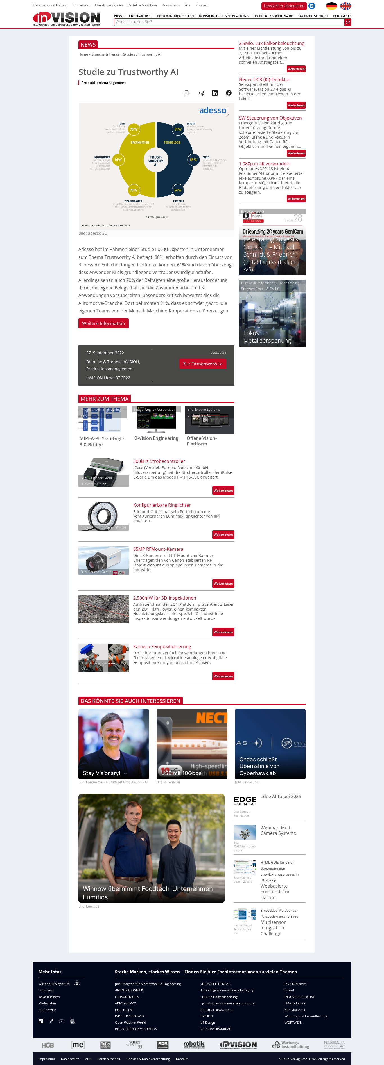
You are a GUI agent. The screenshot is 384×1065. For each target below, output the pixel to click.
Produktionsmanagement (103, 82)
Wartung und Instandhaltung (306, 1016)
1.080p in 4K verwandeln (264, 163)
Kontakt (182, 1059)
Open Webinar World (130, 1022)
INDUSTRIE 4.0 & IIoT (300, 997)
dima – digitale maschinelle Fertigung (227, 990)
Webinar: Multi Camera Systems (278, 830)
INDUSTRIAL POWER (129, 1016)
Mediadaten (47, 1003)
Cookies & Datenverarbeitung (148, 1059)
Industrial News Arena (216, 1009)
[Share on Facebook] (229, 93)
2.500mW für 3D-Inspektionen (164, 598)
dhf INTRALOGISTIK (129, 990)
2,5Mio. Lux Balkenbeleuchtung (271, 43)
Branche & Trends (105, 54)
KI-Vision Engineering (155, 438)
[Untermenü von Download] (179, 5)
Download (46, 990)
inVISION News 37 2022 (108, 377)
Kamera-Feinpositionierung (162, 646)
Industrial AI (124, 1009)
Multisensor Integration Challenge (273, 927)
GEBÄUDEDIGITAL (128, 997)
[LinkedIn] (41, 1022)
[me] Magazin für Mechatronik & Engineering (148, 984)
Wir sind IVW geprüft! (54, 984)
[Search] (347, 22)
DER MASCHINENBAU (215, 984)
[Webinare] (72, 1022)
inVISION (131, 361)
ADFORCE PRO (125, 1003)
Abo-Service (47, 1009)
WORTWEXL (293, 1022)
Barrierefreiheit (109, 1059)
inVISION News (295, 984)
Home (83, 54)
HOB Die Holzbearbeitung (219, 997)
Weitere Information (103, 323)
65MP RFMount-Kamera (158, 549)
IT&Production (295, 1003)
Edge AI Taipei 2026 (281, 796)
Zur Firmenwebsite (203, 364)
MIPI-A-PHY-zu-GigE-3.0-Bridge (102, 441)
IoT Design (207, 1022)
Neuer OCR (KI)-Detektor (264, 79)
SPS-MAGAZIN (295, 1009)
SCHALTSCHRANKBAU (215, 1029)
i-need (289, 990)
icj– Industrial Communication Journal (227, 1003)
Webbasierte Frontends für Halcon (275, 891)
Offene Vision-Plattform (202, 441)
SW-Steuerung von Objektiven (270, 118)
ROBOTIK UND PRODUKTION (136, 1029)
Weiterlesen (224, 491)
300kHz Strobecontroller (159, 461)
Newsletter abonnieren (284, 5)
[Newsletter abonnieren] (51, 1022)
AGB (88, 1059)
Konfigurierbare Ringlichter (162, 505)
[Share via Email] (201, 93)
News (88, 44)
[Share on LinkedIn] (215, 93)
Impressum (47, 1059)
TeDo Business (49, 997)
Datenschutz (70, 1059)
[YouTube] (61, 1022)
